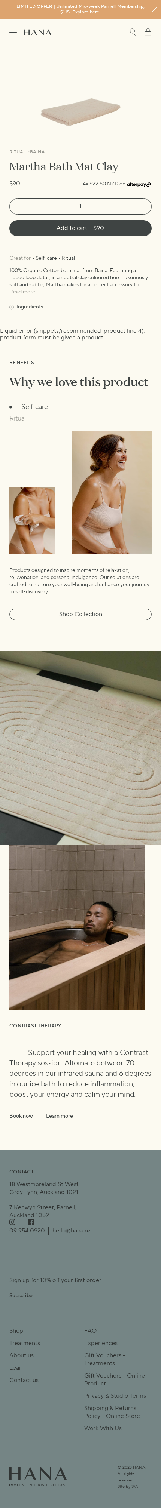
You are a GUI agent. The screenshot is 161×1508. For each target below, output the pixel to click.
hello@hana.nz (71, 1230)
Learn (17, 1368)
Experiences (101, 1343)
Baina (37, 152)
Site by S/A (128, 1486)
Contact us (24, 1380)
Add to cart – (80, 228)
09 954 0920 (27, 1230)
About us (21, 1355)
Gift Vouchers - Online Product (114, 1379)
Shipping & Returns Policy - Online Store (112, 1412)
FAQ (90, 1331)
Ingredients (29, 307)
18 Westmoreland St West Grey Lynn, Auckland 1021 (44, 1188)
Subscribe (21, 1295)
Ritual (18, 152)
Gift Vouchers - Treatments (104, 1359)
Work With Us (103, 1428)
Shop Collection (80, 614)
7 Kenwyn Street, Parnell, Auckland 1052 (42, 1211)
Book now (21, 1116)
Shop (16, 1331)
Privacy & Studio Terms (115, 1396)
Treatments (24, 1343)
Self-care (46, 258)
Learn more (59, 1116)
